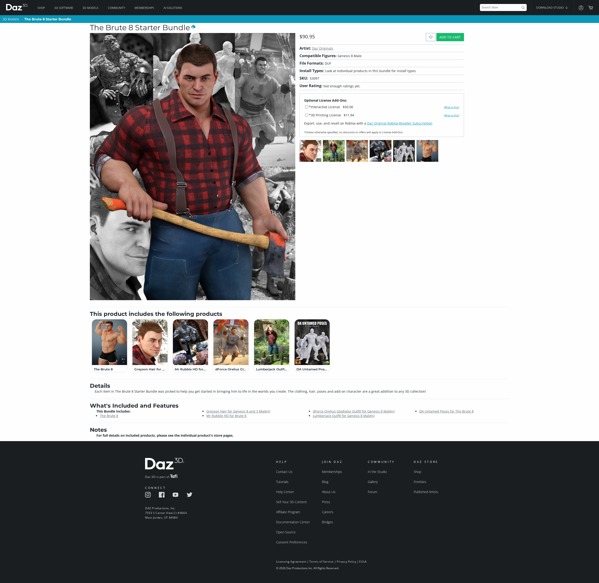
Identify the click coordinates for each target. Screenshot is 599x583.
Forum (372, 492)
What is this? (451, 107)
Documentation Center (293, 522)
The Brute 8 (109, 415)
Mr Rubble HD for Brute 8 (226, 415)
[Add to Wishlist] (430, 37)
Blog (325, 482)
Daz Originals (322, 48)
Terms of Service (321, 562)
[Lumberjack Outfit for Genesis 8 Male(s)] (271, 342)
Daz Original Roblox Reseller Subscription (399, 123)
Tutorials (282, 482)
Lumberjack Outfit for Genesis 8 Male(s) (344, 415)
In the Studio (377, 471)
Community (116, 8)
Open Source (286, 532)
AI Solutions (173, 8)
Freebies (420, 482)
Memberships (144, 8)
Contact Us (284, 471)
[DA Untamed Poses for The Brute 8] (312, 342)
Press (326, 502)
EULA (363, 562)
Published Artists (426, 492)
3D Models (91, 8)
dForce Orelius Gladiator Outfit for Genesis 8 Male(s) (354, 411)
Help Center (285, 492)
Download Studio (550, 8)
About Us (329, 492)
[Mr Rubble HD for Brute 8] (190, 342)
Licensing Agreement (291, 562)
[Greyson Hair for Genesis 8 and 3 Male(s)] (150, 342)
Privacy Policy (346, 562)
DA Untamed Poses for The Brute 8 (446, 411)
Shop (41, 8)
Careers (327, 512)
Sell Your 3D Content (291, 502)
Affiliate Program (288, 512)
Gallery (373, 482)
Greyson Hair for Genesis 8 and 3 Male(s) (238, 411)
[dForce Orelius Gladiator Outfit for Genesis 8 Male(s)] (230, 342)
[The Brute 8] (109, 342)
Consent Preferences (291, 542)
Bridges (327, 522)
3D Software (63, 8)
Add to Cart (450, 37)
